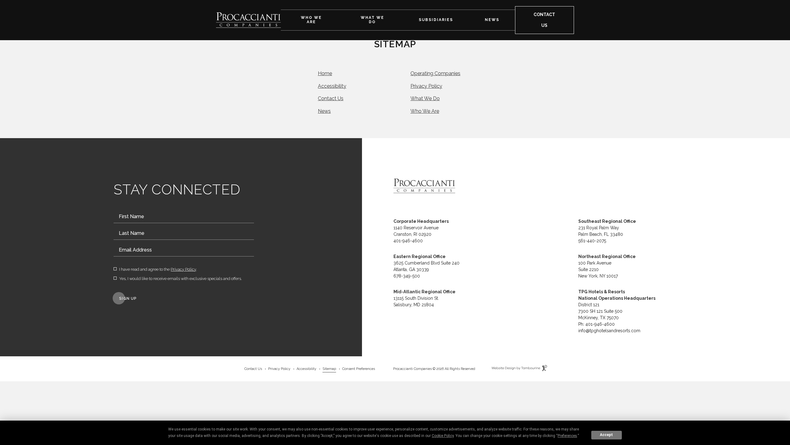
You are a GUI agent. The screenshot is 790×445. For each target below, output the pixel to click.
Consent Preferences (358, 369)
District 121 (588, 304)
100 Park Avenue (594, 263)
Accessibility (332, 86)
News (492, 20)
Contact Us (330, 98)
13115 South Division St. (416, 298)
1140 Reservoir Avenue (416, 227)
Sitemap (329, 369)
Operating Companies (435, 73)
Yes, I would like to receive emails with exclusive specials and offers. (180, 279)
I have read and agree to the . (158, 269)
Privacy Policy (426, 86)
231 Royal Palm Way (598, 227)
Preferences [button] (567, 436)
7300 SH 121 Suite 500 (600, 311)
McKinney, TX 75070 (598, 317)
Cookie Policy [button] (443, 436)
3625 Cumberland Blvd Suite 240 (426, 263)
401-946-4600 (408, 240)
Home (325, 73)
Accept (606, 435)
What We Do (372, 20)
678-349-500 (406, 275)
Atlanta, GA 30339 (411, 269)
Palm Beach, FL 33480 (600, 234)
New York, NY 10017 (598, 275)
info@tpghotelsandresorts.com (609, 330)
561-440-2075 (592, 240)
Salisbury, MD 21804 (413, 304)
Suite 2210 (588, 269)
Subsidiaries (436, 20)
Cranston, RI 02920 (412, 234)
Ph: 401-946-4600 (596, 324)
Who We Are (311, 20)
